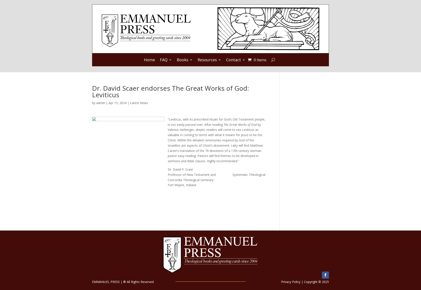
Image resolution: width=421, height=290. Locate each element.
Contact (233, 60)
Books (182, 60)
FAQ (164, 60)
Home (149, 60)
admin (100, 103)
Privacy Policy (290, 282)
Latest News (139, 103)
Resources (207, 60)
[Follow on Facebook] (325, 275)
